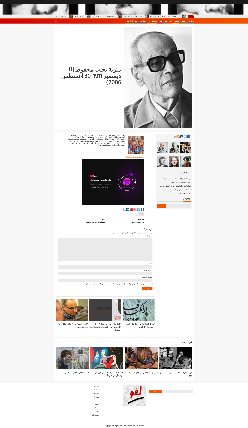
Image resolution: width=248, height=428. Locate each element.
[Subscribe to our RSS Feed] (178, 136)
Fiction (96, 390)
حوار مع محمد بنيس (138, 221)
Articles (143, 21)
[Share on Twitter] (138, 209)
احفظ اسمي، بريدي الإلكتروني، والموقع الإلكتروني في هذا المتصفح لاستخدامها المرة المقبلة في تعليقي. (118, 284)
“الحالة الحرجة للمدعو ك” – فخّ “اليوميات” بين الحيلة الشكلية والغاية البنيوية (105, 327)
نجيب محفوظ (89, 135)
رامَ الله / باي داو (91, 16)
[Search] (56, 21)
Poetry (96, 397)
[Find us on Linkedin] (181, 136)
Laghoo (191, 21)
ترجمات (177, 21)
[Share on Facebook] (142, 209)
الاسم (150, 263)
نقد (166, 21)
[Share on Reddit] (134, 209)
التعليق (149, 236)
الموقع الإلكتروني (147, 277)
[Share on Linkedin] (127, 209)
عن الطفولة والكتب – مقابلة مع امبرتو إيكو (116, 16)
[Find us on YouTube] (175, 136)
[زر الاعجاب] (141, 214)
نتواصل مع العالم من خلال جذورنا (145, 16)
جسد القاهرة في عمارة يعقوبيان (95, 221)
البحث (191, 388)
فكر (161, 21)
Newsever (130, 426)
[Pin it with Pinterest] (131, 209)
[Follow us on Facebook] (188, 136)
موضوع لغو (95, 415)
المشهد (184, 21)
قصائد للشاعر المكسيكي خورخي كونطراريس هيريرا (176, 16)
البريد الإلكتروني (146, 270)
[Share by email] (124, 209)
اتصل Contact (132, 21)
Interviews (153, 21)
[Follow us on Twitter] (185, 136)
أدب (171, 21)
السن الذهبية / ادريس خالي (70, 16)
